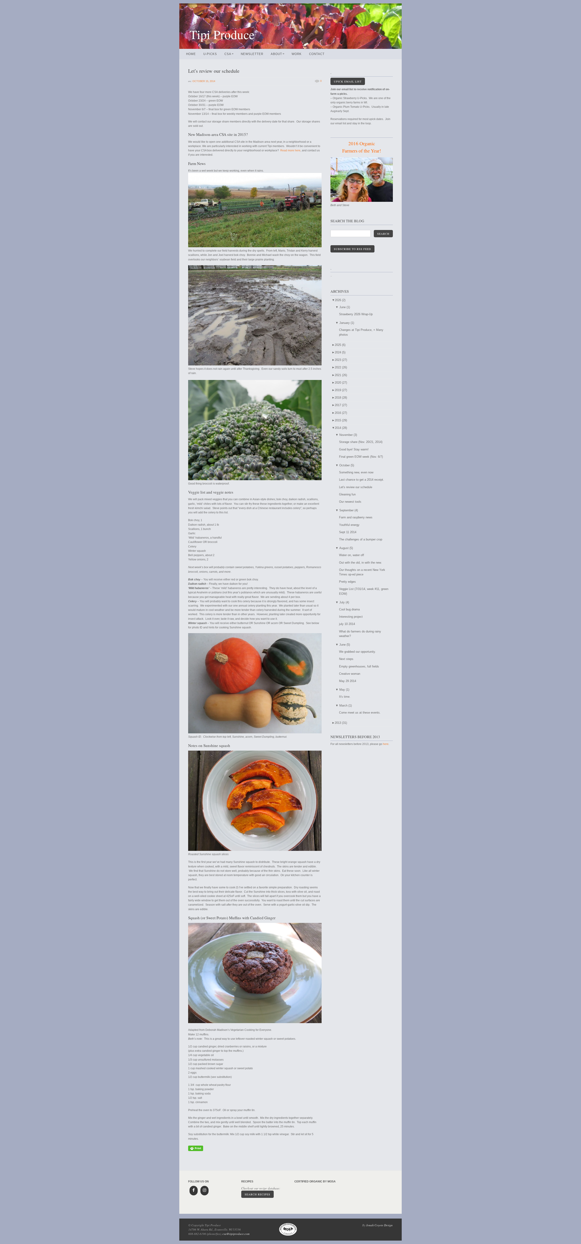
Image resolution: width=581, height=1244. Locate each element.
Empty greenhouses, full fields (359, 666)
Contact (317, 54)
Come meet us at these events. (360, 712)
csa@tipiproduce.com (235, 1234)
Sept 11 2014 (347, 532)
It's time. (344, 696)
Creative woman (349, 673)
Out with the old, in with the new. (360, 562)
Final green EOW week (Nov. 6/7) (361, 456)
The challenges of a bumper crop (360, 539)
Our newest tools (350, 501)
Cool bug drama (349, 609)
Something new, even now (356, 472)
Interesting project (351, 616)
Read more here (290, 150)
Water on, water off (351, 555)
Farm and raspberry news (355, 517)
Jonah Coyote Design (379, 1225)
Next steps (346, 659)
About (278, 54)
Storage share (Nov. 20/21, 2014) (360, 442)
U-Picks (210, 54)
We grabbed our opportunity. (357, 651)
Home (191, 54)
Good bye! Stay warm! (354, 449)
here (386, 744)
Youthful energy (349, 525)
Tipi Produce (222, 34)
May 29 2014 (347, 681)
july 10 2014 (347, 624)
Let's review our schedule (355, 487)
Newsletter (252, 54)
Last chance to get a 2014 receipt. (361, 479)
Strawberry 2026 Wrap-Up (356, 314)
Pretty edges (347, 581)
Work (297, 54)
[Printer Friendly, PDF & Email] (195, 1150)
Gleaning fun (347, 494)
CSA (229, 54)
